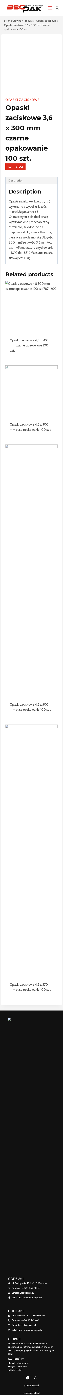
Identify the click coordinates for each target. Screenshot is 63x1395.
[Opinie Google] (35, 1378)
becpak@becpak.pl (27, 1325)
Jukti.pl (36, 1392)
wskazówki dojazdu (33, 1297)
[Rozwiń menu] (50, 7)
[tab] (31, 180)
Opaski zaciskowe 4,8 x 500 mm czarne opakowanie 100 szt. (29, 345)
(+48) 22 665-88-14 (30, 1288)
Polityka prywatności (17, 1366)
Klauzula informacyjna (18, 1363)
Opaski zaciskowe (22, 100)
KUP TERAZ (15, 166)
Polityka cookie (15, 1370)
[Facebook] (28, 1378)
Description (15, 180)
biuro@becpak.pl (26, 1293)
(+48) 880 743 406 (30, 1320)
